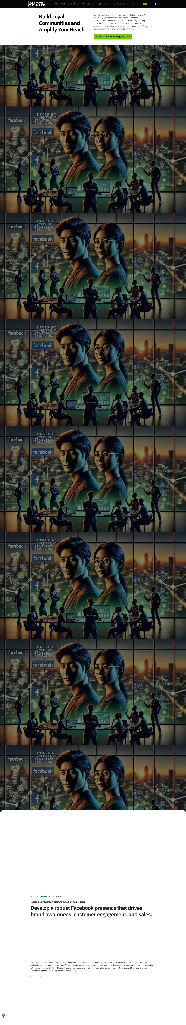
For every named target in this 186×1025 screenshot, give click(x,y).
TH (149, 4)
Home (33, 896)
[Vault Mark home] (36, 4)
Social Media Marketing (46, 896)
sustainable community (40, 965)
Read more (36, 976)
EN (145, 4)
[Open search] (155, 4)
